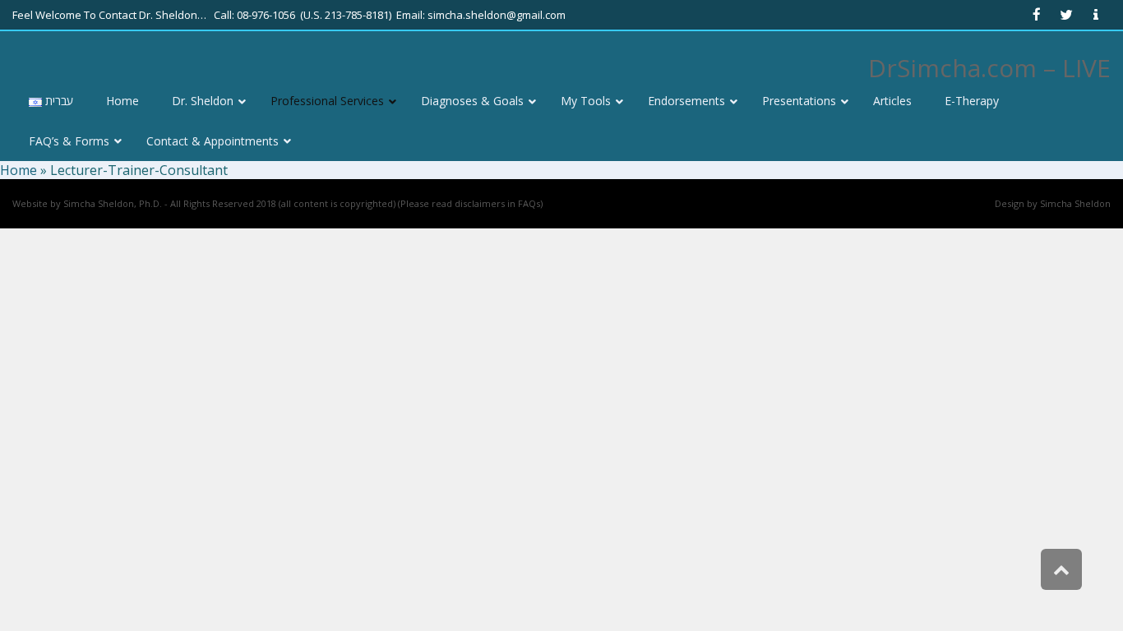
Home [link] (18, 170)
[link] (1036, 15)
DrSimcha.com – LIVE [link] (989, 68)
